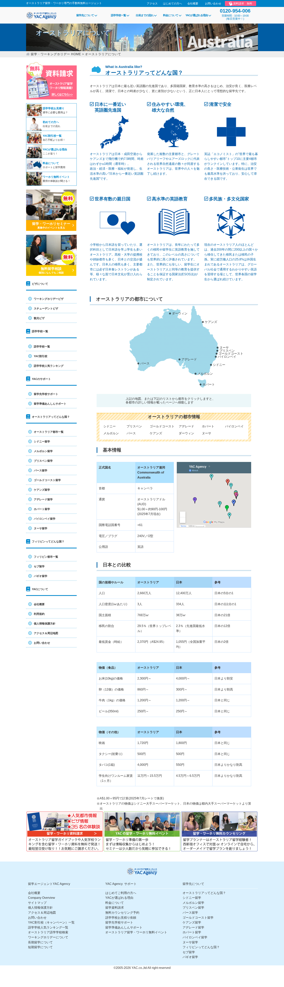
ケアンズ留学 (42, 489)
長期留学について (40, 942)
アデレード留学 (43, 499)
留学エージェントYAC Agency (49, 883)
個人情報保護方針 (44, 623)
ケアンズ (211, 322)
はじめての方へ (172, 3)
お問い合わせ (213, 3)
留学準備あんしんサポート (50, 403)
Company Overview (41, 897)
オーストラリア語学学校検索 (48, 932)
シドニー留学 (42, 441)
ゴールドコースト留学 (47, 480)
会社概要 (192, 3)
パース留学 (40, 470)
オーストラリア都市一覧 (49, 431)
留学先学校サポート (46, 394)
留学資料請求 (114, 907)
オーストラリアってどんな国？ (204, 893)
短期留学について (40, 947)
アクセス (152, 3)
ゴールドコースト (231, 353)
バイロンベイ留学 (44, 518)
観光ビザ (39, 318)
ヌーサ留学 (40, 528)
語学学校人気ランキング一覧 (48, 927)
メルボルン (205, 373)
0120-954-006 (235, 11)
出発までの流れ (144, 15)
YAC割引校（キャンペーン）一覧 (51, 922)
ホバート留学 (42, 509)
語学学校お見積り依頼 (120, 917)
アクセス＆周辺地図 (46, 633)
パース (145, 363)
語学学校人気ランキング (49, 365)
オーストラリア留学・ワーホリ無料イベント (136, 932)
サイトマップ (37, 902)
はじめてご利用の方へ (120, 893)
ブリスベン (227, 350)
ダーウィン (179, 313)
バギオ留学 (40, 576)
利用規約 (39, 613)
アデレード (189, 359)
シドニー (219, 364)
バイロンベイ (227, 356)
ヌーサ (224, 347)
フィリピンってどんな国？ (201, 947)
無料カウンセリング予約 (122, 912)
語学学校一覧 (118, 15)
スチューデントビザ (46, 308)
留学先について (85, 15)
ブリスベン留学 (43, 460)
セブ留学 (39, 566)
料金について (170, 15)
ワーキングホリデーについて (48, 937)
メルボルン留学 (43, 451)
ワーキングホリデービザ (49, 298)
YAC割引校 (40, 356)
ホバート (208, 384)
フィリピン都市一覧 (46, 556)
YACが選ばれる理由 (196, 15)
